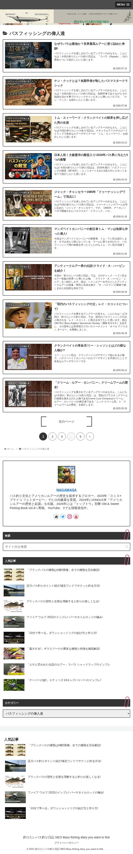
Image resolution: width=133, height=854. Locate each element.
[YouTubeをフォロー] (76, 516)
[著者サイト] (56, 516)
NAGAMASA (66, 490)
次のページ (66, 421)
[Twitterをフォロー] (62, 516)
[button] (127, 547)
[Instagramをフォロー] (69, 516)
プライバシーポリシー (66, 842)
